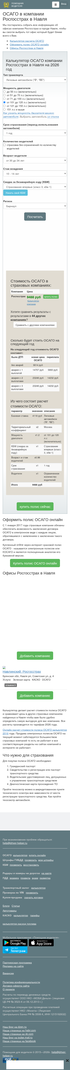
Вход (63, 3)
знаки (35, 878)
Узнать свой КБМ (15, 192)
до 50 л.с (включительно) (21, 91)
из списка (53, 116)
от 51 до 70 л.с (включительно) (25, 95)
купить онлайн (37, 855)
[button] (55, 5)
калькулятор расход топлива (19, 923)
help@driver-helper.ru (15, 843)
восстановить (31, 864)
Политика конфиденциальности (21, 982)
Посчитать (35, 216)
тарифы (34, 915)
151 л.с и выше (16, 109)
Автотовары (10, 910)
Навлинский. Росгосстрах (22, 671)
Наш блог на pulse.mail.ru (17, 1037)
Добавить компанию (35, 655)
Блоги (6, 905)
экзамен (14, 878)
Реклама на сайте (13, 966)
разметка (45, 878)
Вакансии (8, 973)
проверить (31, 860)
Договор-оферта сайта (16, 985)
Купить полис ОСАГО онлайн (35, 563)
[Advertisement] (35, 246)
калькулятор (20, 855)
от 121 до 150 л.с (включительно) (26, 106)
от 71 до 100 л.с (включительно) (26, 98)
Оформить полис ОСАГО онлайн (29, 44)
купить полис (51, 296)
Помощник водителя (17, 4)
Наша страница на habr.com (19, 1030)
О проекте (9, 989)
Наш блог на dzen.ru (15, 1027)
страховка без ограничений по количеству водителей (31, 146)
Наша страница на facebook (19, 1041)
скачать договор (33, 897)
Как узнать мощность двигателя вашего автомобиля (28, 114)
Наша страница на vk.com (18, 1034)
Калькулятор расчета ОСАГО (27, 41)
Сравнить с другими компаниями (35, 325)
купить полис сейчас (35, 506)
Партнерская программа (17, 962)
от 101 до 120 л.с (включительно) (26, 102)
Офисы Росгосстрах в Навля (26, 48)
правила (25, 878)
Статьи (16, 905)
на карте (46, 873)
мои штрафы (45, 860)
